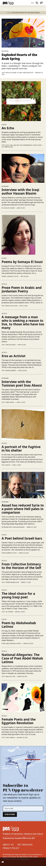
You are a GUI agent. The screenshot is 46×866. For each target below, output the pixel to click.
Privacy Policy (11, 848)
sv (32, 2)
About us (8, 844)
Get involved (25, 844)
